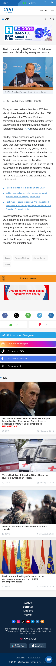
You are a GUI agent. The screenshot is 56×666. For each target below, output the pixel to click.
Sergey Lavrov (39, 258)
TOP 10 (28, 615)
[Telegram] (32, 622)
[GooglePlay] (18, 646)
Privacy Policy (34, 657)
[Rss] (42, 622)
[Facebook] (14, 622)
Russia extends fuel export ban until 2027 (25, 188)
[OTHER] (52, 10)
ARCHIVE (28, 611)
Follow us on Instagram (18, 344)
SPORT (43, 10)
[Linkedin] (37, 622)
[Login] (52, 2)
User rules (20, 657)
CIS (52, 19)
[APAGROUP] (28, 639)
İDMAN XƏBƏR (28, 278)
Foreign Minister (22, 258)
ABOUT (28, 603)
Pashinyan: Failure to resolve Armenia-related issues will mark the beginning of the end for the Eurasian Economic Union (28, 205)
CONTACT (28, 607)
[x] (23, 622)
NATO (7, 265)
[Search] (45, 3)
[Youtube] (28, 622)
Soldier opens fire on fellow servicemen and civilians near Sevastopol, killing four (26, 195)
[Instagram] (18, 622)
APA (27, 128)
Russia (7, 258)
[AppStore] (37, 646)
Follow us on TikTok (17, 351)
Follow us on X (14, 366)
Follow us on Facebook (18, 358)
